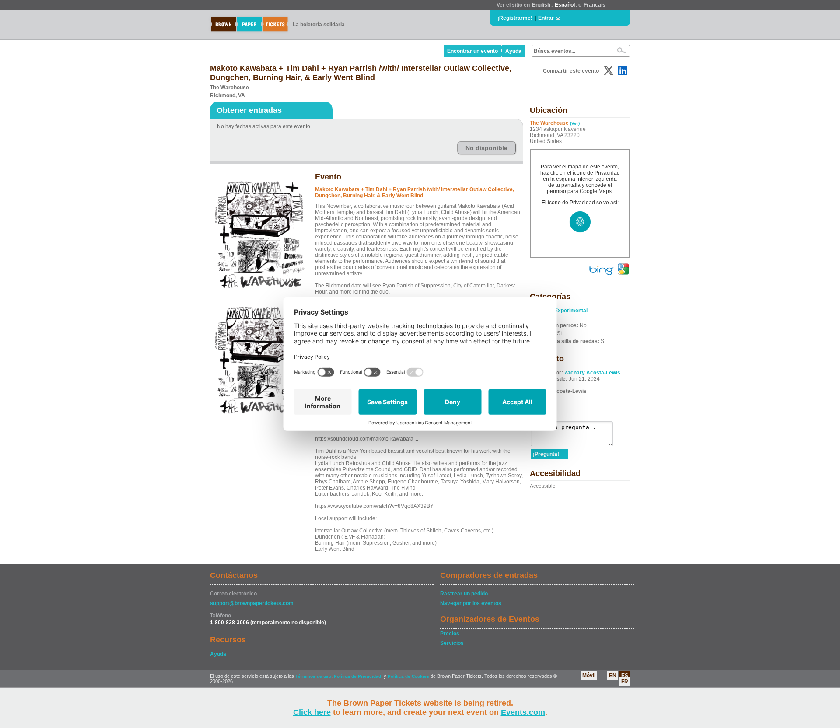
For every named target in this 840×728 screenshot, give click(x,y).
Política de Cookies (408, 676)
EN (612, 675)
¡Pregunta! (546, 454)
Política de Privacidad (357, 676)
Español (565, 5)
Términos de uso (313, 676)
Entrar (546, 18)
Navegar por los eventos (470, 603)
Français (595, 5)
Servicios (452, 643)
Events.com (523, 712)
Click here (312, 712)
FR (624, 682)
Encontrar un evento (472, 51)
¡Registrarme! (514, 18)
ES (624, 675)
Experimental (571, 311)
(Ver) (575, 123)
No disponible (487, 147)
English (541, 5)
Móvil (588, 675)
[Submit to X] (608, 71)
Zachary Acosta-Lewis (592, 373)
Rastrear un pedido (464, 594)
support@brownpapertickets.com (252, 603)
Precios (449, 633)
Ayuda (513, 51)
